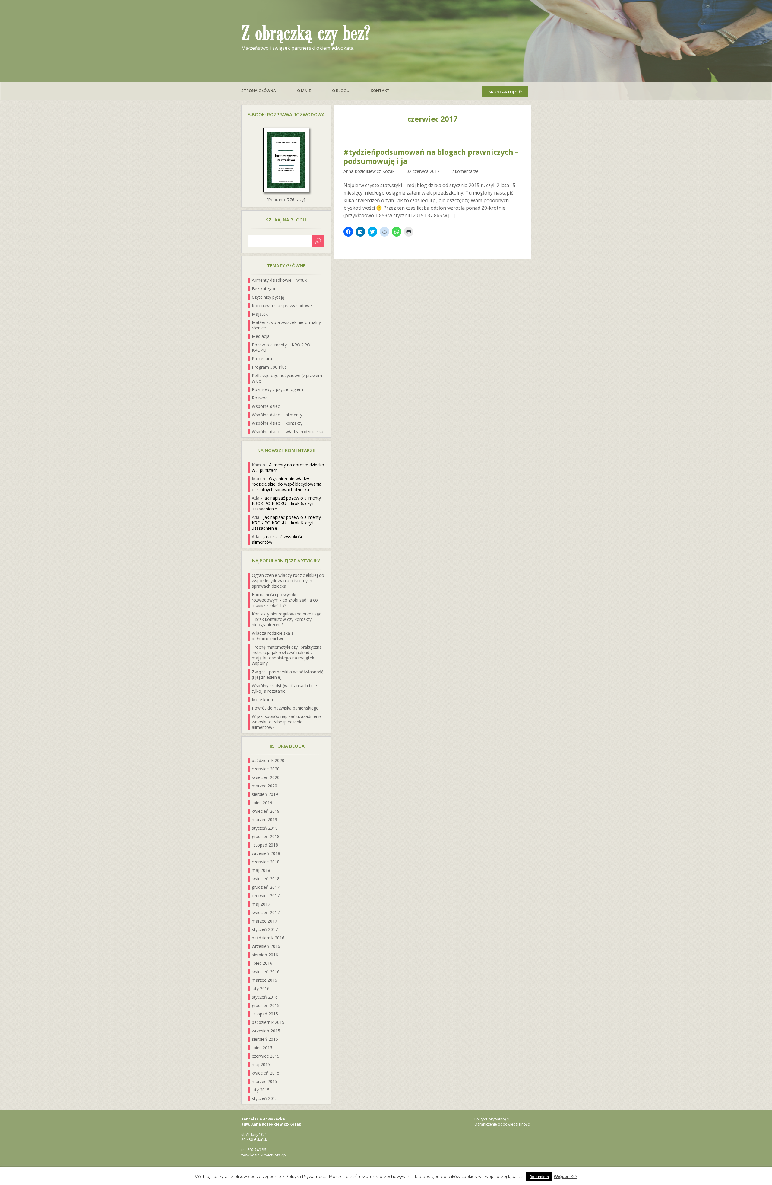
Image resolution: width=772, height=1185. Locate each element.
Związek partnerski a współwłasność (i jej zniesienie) (287, 674)
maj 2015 (261, 1064)
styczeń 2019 (265, 828)
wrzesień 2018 (266, 853)
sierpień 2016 (265, 955)
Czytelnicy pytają (268, 297)
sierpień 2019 (265, 794)
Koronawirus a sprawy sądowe (282, 305)
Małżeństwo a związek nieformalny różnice (286, 325)
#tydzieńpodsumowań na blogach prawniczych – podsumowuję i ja (431, 157)
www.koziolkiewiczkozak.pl (264, 1155)
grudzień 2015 (266, 1005)
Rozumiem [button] (539, 1176)
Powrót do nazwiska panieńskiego (285, 708)
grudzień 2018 (266, 836)
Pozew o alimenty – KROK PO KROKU (281, 347)
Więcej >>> (565, 1176)
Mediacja (261, 336)
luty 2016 (261, 988)
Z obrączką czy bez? (305, 34)
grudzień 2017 (266, 887)
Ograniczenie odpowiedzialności (502, 1124)
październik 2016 (268, 938)
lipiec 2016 (262, 963)
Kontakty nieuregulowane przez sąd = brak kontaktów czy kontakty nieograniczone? (286, 619)
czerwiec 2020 (266, 769)
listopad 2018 (265, 845)
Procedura (262, 358)
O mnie (304, 90)
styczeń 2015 (265, 1098)
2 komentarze (465, 171)
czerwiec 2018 (266, 862)
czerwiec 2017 (266, 895)
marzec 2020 (264, 786)
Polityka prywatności (491, 1119)
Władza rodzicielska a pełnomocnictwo (273, 635)
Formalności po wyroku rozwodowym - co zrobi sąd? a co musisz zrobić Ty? (285, 600)
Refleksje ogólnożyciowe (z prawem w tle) (287, 378)
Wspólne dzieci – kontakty (277, 423)
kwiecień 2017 (266, 912)
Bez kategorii (264, 288)
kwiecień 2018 (266, 879)
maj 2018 (261, 870)
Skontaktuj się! (505, 91)
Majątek (260, 314)
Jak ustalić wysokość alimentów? (277, 539)
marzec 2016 (264, 980)
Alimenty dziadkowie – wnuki (280, 280)
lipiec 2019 (262, 802)
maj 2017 (261, 904)
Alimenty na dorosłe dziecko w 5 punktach (288, 467)
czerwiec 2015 (266, 1056)
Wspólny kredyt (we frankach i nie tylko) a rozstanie (284, 688)
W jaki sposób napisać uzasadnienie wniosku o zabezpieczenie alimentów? (287, 721)
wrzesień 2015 (266, 1031)
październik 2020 (268, 760)
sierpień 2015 (265, 1039)
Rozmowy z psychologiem (277, 389)
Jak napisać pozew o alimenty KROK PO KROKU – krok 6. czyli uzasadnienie (286, 503)
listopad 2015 (265, 1014)
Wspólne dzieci (266, 406)
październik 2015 (268, 1022)
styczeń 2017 (265, 929)
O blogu (341, 90)
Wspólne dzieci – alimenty (277, 415)
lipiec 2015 (262, 1047)
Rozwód (260, 398)
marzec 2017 (264, 921)
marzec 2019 (264, 819)
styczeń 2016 (265, 997)
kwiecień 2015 (266, 1073)
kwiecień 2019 (266, 811)
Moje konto (263, 699)
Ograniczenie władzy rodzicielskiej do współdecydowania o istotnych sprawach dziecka (286, 484)
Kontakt (380, 90)
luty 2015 (261, 1090)
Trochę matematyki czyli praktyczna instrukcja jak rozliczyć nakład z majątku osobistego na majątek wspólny (287, 655)
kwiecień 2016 (266, 971)
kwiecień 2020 (266, 777)
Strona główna (258, 90)
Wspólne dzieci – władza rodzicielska (287, 431)
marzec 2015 (264, 1081)
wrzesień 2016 (266, 946)
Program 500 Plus (269, 367)
